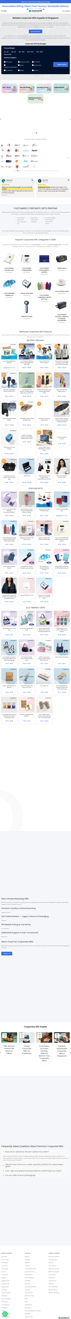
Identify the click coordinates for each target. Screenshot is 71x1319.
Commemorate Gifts (30, 1268)
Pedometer (4, 1295)
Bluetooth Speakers (54, 1256)
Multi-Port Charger (54, 1271)
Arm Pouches (37, 65)
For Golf (3, 1271)
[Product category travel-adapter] (27, 286)
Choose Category (10, 58)
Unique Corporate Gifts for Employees (27, 1050)
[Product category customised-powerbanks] (27, 262)
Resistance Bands (6, 1298)
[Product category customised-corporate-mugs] (62, 284)
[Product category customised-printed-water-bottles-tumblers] (44, 290)
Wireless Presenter (54, 1292)
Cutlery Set (4, 1265)
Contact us (6, 367)
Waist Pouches (5, 1316)
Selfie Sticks (52, 1277)
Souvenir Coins (29, 1316)
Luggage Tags (5, 1286)
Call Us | (30, 2)
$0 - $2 (6, 52)
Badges (22, 70)
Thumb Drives (52, 1280)
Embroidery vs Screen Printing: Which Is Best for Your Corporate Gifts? (44, 1053)
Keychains (28, 1283)
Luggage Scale (5, 1280)
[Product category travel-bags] (62, 261)
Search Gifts (61, 64)
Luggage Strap (5, 1283)
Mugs (26, 1301)
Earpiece (51, 1262)
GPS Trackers (52, 1265)
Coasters (27, 1265)
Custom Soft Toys (30, 1271)
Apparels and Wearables (10, 67)
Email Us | (36, 2)
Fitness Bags (4, 1268)
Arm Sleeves (9, 70)
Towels (3, 1310)
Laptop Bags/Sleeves (30, 1286)
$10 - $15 (30, 52)
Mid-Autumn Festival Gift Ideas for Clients (9, 1050)
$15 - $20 (39, 52)
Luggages (4, 1277)
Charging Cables (53, 1259)
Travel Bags (4, 1307)
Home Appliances (29, 1277)
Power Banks (52, 1274)
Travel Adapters (5, 1304)
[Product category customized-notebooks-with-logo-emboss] (9, 262)
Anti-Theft (37, 62)
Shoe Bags (4, 1289)
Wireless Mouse (53, 1289)
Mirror (26, 1298)
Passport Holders (6, 1292)
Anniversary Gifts (24, 62)
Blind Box (27, 1262)
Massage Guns (29, 1292)
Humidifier (27, 1280)
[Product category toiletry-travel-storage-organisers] (62, 310)
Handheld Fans (29, 1274)
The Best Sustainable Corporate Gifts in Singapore (62, 1051)
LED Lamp (27, 1289)
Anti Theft (4, 1256)
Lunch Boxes (4, 1274)
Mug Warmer (28, 1304)
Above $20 (7, 54)
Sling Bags (27, 1313)
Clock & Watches (53, 1286)
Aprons (22, 65)
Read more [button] (4, 195)
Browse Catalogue (44, 2)
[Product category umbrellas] (9, 287)
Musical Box (28, 1307)
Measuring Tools (29, 1295)
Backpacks (28, 1259)
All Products (9, 62)
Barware (36, 70)
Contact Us (6, 953)
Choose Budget (9, 48)
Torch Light (4, 1301)
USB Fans (51, 1283)
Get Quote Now (35, 31)
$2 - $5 (13, 52)
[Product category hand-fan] (27, 309)
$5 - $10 (21, 52)
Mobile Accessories (54, 1268)
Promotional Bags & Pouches (33, 1310)
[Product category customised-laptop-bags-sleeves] (44, 263)
